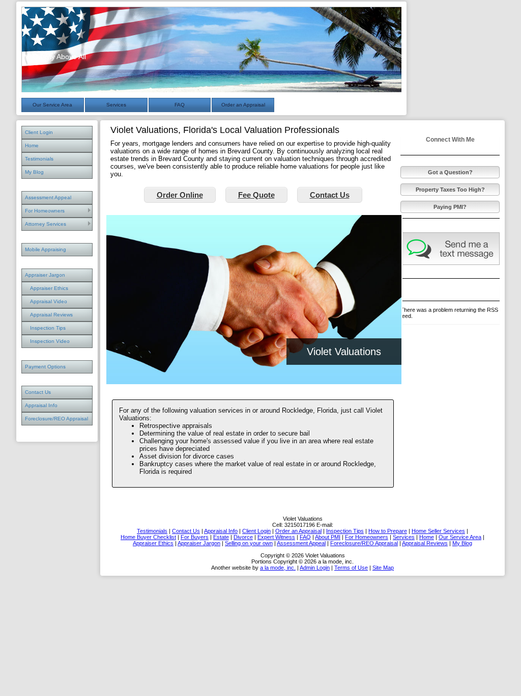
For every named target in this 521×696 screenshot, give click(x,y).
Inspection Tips (48, 328)
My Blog (34, 172)
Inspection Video (50, 341)
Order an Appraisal (243, 105)
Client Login (39, 132)
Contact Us (38, 392)
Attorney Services (45, 224)
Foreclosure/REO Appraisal (56, 418)
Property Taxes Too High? (450, 189)
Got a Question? (450, 172)
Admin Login (315, 568)
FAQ (180, 105)
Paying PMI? (450, 207)
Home (32, 145)
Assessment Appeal (48, 197)
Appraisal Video (48, 301)
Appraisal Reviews (51, 314)
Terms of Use (351, 568)
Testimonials (39, 159)
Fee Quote (256, 195)
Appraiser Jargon (45, 275)
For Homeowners (45, 210)
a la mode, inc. (278, 568)
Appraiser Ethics (49, 288)
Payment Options (45, 366)
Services (116, 105)
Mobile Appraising (45, 249)
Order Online (180, 195)
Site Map (383, 568)
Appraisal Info (41, 405)
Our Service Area (52, 105)
